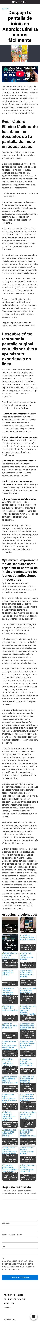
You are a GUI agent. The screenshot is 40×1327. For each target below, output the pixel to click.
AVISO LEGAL (9, 1303)
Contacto (8, 1307)
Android (5, 9)
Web (3, 1246)
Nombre (6, 1223)
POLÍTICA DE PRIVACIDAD (15, 1299)
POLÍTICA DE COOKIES (13, 1295)
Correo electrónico (12, 1235)
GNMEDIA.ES (19, 2)
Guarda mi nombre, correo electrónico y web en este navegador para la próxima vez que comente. (18, 1265)
